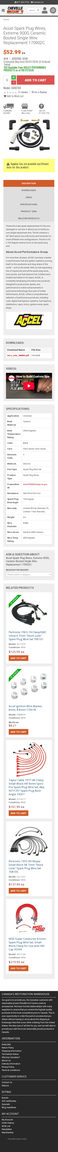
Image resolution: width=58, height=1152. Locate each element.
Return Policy (8, 1047)
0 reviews (23, 92)
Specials (6, 1104)
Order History (8, 1123)
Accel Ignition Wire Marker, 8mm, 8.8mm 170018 (26, 708)
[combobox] (29, 574)
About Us (6, 1060)
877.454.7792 (22, 2)
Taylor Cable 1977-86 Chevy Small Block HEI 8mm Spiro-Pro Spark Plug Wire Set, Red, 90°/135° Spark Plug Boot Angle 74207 (27, 787)
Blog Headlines (9, 1107)
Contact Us (38, 2)
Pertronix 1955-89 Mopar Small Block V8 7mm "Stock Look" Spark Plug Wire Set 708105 (26, 866)
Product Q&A (29, 211)
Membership (8, 1132)
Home (6, 19)
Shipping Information (11, 1051)
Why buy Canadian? (11, 1057)
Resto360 (6, 1044)
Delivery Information (11, 1064)
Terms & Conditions (11, 1070)
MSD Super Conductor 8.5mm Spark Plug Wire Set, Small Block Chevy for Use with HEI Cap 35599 (27, 944)
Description (29, 183)
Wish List (6, 1126)
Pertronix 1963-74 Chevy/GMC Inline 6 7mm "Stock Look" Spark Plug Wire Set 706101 (27, 635)
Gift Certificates (9, 1101)
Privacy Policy (8, 1067)
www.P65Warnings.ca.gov (35, 484)
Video (29, 197)
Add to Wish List (15, 96)
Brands (5, 1098)
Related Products (28, 218)
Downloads (29, 190)
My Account (7, 1119)
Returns (5, 1085)
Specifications (28, 204)
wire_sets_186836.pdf (18, 355)
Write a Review (39, 92)
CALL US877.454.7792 (44, 111)
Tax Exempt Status (10, 1054)
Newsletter (7, 1129)
